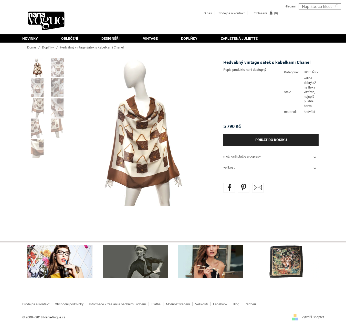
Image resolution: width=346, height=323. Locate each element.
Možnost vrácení (178, 304)
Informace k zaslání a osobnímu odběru (117, 304)
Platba (156, 304)
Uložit (247, 186)
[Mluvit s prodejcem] (258, 188)
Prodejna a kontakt (231, 13)
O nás (208, 13)
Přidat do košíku (271, 140)
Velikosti (201, 304)
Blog (236, 304)
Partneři (250, 304)
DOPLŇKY (311, 72)
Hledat (337, 13)
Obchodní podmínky (69, 304)
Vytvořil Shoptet (312, 317)
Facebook (220, 304)
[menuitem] (35, 38)
